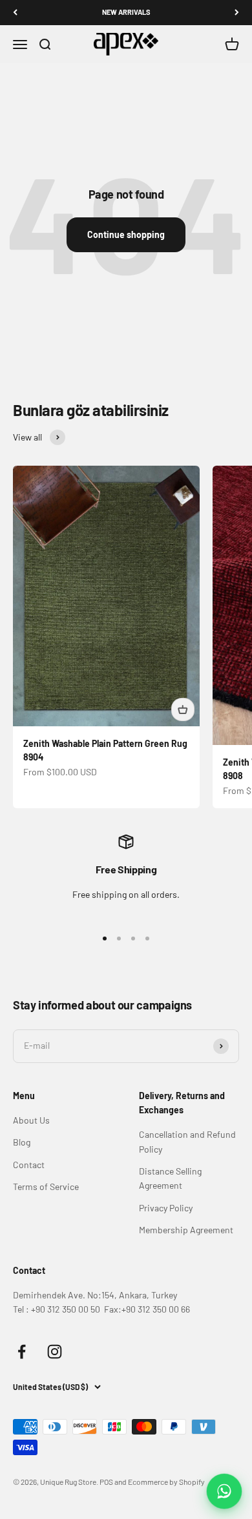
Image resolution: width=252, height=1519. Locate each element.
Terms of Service (46, 1186)
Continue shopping (126, 234)
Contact (29, 1164)
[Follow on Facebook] (21, 1351)
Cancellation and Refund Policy (187, 1141)
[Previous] (15, 12)
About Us (31, 1120)
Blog (21, 1142)
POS (106, 1481)
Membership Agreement (186, 1229)
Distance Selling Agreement (170, 1178)
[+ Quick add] (182, 709)
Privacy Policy (166, 1207)
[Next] (237, 12)
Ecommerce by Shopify (166, 1481)
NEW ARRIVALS (126, 12)
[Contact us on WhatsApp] (224, 1491)
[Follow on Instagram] (54, 1351)
